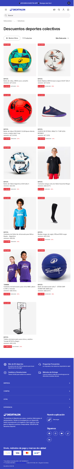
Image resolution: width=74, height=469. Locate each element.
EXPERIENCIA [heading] (8, 407)
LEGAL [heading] (6, 399)
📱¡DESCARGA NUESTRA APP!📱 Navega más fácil (35, 3)
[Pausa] (68, 3)
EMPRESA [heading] (7, 383)
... (14, 21)
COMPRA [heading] (6, 391)
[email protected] (21, 462)
